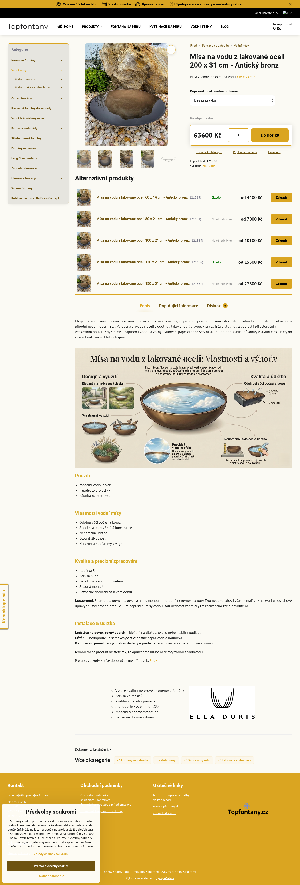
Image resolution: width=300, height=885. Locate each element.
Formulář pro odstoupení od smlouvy (105, 805)
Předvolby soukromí (145, 872)
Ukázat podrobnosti (51, 876)
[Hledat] (254, 26)
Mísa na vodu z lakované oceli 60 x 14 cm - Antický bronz (142, 197)
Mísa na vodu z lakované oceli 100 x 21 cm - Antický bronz (143, 240)
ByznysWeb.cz (165, 878)
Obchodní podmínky (94, 795)
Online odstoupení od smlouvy (101, 811)
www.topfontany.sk (166, 806)
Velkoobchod (162, 800)
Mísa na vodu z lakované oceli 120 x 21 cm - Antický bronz (143, 262)
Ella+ (153, 660)
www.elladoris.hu (164, 813)
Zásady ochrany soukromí (178, 872)
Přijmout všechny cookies (51, 866)
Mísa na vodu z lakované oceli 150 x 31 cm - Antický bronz (143, 283)
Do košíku (270, 135)
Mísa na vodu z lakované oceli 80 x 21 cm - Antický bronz (142, 219)
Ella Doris (208, 166)
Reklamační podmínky (95, 800)
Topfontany (28, 26)
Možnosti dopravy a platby (171, 795)
